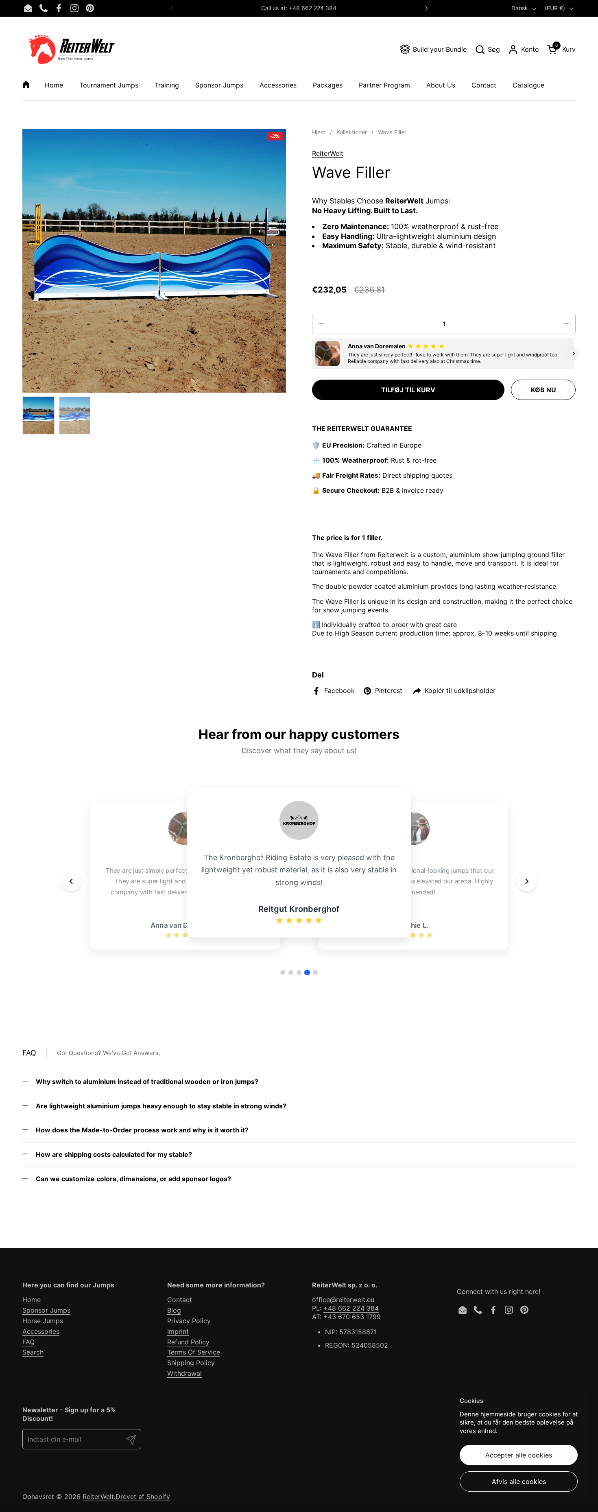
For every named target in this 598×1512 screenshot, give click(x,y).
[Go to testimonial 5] (315, 972)
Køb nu (543, 390)
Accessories (40, 1331)
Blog (174, 1310)
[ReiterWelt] (71, 49)
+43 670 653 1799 (352, 1317)
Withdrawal (184, 1373)
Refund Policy (188, 1342)
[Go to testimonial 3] (299, 972)
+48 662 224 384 (351, 1308)
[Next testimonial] (527, 881)
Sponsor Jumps (46, 1310)
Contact (179, 1300)
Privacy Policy (189, 1321)
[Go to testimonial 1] (282, 972)
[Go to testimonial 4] (307, 972)
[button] (487, 49)
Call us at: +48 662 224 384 (298, 8)
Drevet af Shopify (143, 1496)
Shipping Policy (191, 1363)
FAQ (28, 1342)
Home (31, 1300)
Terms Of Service (193, 1352)
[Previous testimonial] (71, 881)
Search (33, 1352)
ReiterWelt (327, 153)
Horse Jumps (42, 1321)
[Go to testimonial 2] (290, 972)
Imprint (178, 1331)
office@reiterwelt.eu (343, 1300)
